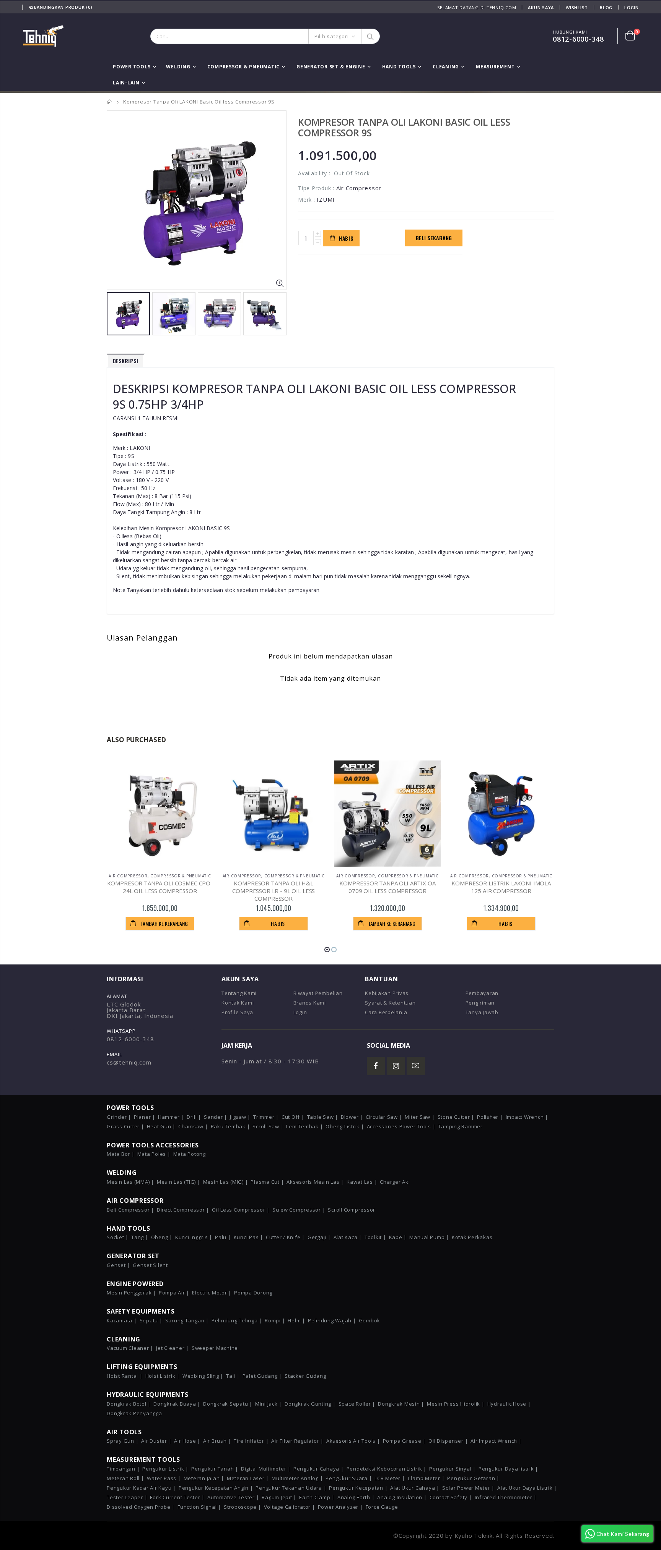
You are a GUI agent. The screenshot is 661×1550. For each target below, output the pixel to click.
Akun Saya (541, 7)
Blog (606, 7)
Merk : (306, 199)
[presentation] (114, 312)
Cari (370, 36)
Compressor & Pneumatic (180, 876)
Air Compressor (128, 876)
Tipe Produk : (316, 188)
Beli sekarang (434, 238)
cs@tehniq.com (129, 1062)
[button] (327, 949)
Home (109, 101)
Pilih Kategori (331, 36)
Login (631, 7)
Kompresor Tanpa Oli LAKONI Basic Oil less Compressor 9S (404, 127)
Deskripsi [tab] (125, 361)
